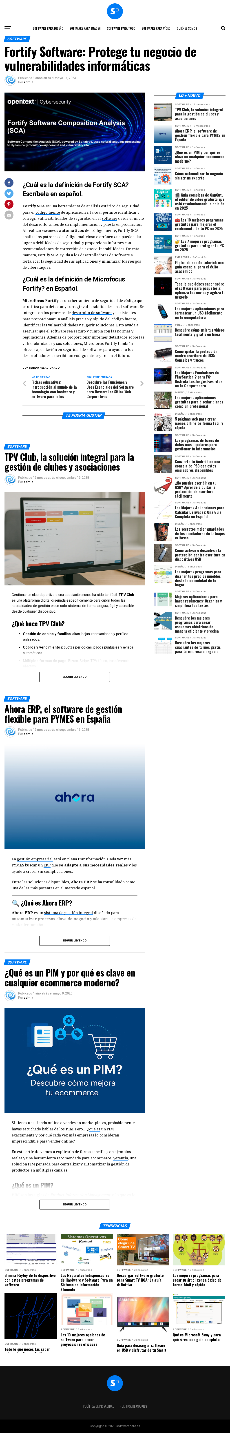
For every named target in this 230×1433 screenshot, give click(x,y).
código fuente (47, 212)
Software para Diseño (48, 28)
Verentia (120, 1158)
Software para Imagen (85, 28)
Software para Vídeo (156, 28)
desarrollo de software (92, 312)
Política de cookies (133, 1406)
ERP (47, 865)
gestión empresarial (35, 859)
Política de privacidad (98, 1406)
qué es (94, 1129)
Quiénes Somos (187, 28)
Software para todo (121, 28)
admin (28, 82)
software (109, 218)
